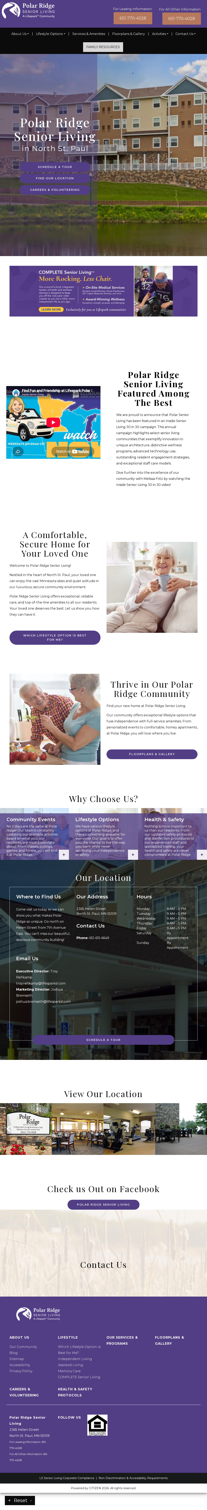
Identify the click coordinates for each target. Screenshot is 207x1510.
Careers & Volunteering (55, 190)
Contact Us (184, 34)
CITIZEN (95, 1488)
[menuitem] (20, 34)
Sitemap (17, 1359)
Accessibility (20, 1365)
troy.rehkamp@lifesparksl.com (40, 983)
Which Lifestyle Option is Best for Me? (55, 638)
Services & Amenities (88, 34)
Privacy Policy (21, 1371)
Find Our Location (55, 178)
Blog (14, 1353)
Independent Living (75, 1359)
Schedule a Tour (55, 167)
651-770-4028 (133, 18)
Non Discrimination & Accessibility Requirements (133, 1478)
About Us (18, 34)
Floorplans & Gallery (128, 34)
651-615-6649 (99, 938)
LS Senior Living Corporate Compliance (66, 1478)
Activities (159, 34)
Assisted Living (70, 1365)
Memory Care (69, 1371)
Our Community (23, 1347)
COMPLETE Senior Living (79, 1377)
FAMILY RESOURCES (103, 47)
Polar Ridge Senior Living (103, 1204)
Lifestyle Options (49, 34)
